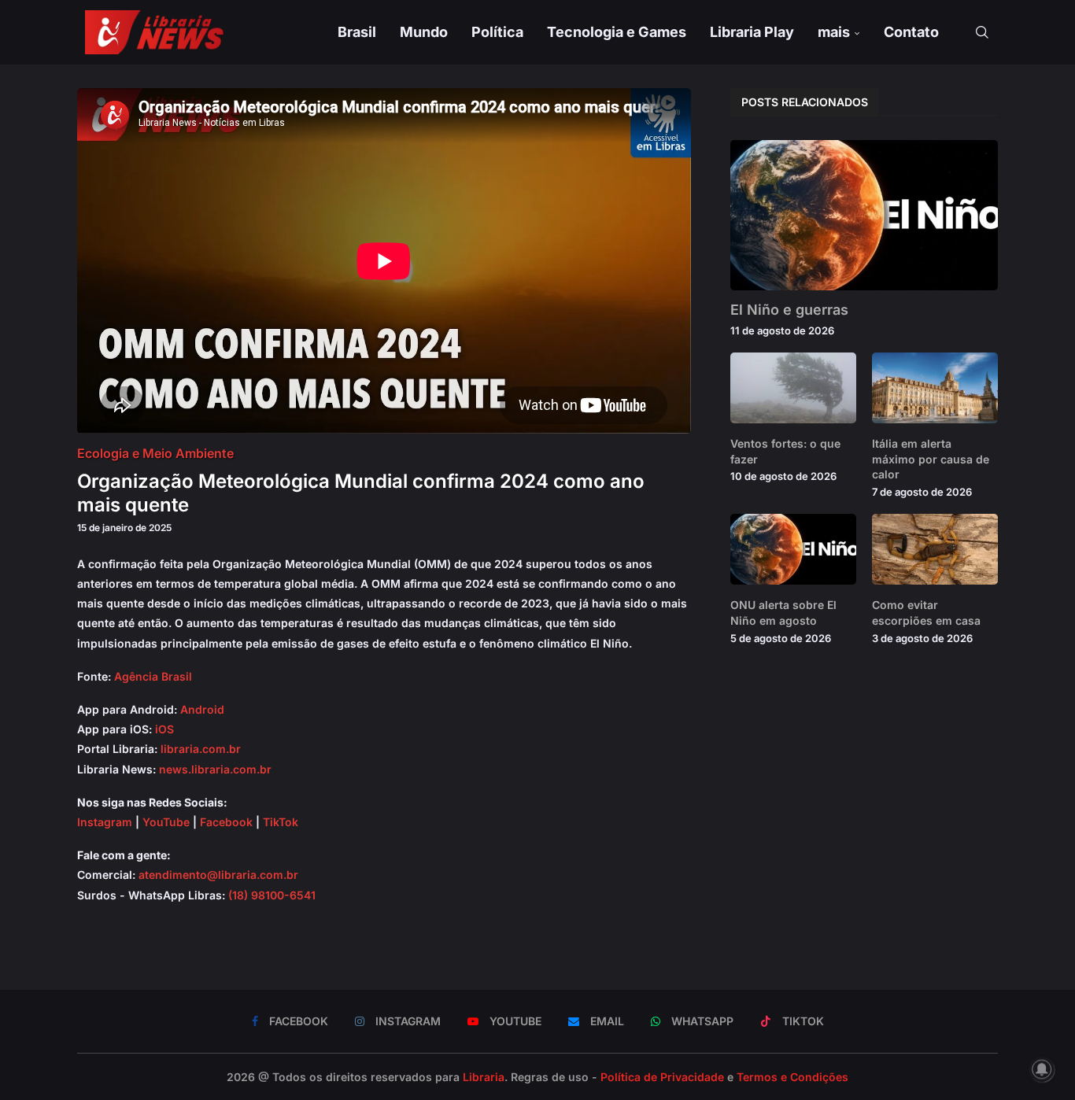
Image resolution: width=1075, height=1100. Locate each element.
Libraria (483, 1076)
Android (202, 709)
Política (497, 32)
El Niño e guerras (789, 309)
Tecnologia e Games (616, 32)
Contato (911, 32)
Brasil (357, 32)
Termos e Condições (792, 1076)
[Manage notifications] (1042, 1069)
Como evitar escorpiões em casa (926, 612)
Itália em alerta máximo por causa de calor (930, 459)
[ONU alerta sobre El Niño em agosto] (793, 549)
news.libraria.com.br (215, 769)
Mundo (424, 32)
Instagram (104, 822)
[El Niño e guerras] (864, 215)
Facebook (226, 822)
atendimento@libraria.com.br (218, 874)
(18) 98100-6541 (272, 895)
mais (834, 32)
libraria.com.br (201, 748)
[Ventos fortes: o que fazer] (793, 388)
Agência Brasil (153, 676)
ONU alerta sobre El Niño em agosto (783, 612)
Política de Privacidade (662, 1076)
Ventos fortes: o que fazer (785, 451)
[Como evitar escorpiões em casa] (935, 549)
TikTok (280, 822)
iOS (164, 729)
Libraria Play (752, 32)
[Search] (982, 32)
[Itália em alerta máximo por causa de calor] (935, 388)
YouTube (166, 822)
